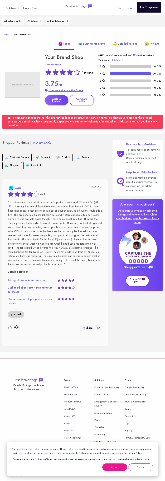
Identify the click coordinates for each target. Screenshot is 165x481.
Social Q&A (69, 408)
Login (127, 423)
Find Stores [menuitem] (11, 8)
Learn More (131, 121)
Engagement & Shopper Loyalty (106, 403)
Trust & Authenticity (135, 401)
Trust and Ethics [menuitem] (30, 8)
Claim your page (137, 281)
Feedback (69, 430)
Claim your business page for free (136, 216)
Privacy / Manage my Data (137, 437)
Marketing (99, 434)
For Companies (149, 7)
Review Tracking (72, 437)
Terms (128, 408)
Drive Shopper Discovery (106, 387)
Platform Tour (71, 387)
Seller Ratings (71, 394)
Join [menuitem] (119, 8)
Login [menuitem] (129, 8)
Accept (114, 467)
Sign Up (128, 430)
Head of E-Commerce (105, 441)
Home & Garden (53, 64)
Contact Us (130, 416)
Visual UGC (70, 416)
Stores (6, 34)
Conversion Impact (104, 394)
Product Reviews (72, 401)
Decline (141, 467)
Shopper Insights (103, 412)
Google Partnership (135, 387)
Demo (97, 420)
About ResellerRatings (136, 394)
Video (67, 423)
